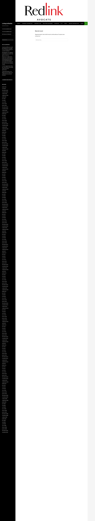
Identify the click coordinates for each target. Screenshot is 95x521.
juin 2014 (4, 309)
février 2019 (4, 221)
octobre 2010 (4, 380)
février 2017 (4, 261)
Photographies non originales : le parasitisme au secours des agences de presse (7, 54)
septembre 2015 (5, 289)
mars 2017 (4, 259)
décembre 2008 (5, 413)
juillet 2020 (4, 192)
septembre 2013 (5, 321)
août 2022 (4, 150)
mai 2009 (4, 405)
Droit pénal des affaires (48, 23)
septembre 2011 (5, 361)
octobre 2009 (4, 398)
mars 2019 (4, 219)
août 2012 (4, 343)
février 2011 (4, 373)
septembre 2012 (5, 341)
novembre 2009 (5, 397)
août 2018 (4, 231)
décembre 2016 (5, 264)
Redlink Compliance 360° (74, 23)
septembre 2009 (5, 400)
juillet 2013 (4, 324)
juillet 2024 (4, 113)
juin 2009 (4, 403)
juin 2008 (4, 420)
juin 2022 (4, 153)
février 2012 (4, 353)
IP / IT (62, 23)
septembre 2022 (5, 148)
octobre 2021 (4, 167)
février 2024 (4, 120)
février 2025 (4, 103)
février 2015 (4, 299)
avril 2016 (4, 278)
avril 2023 (4, 137)
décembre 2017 (5, 244)
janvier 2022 (4, 162)
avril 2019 (4, 217)
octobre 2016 (4, 267)
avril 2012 (4, 350)
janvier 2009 (4, 412)
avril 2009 (4, 407)
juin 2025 (4, 98)
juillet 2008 (4, 418)
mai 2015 (4, 294)
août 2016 (4, 271)
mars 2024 (4, 118)
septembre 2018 (5, 229)
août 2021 (4, 170)
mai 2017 (4, 256)
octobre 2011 (4, 360)
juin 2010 (4, 385)
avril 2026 (4, 88)
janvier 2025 (4, 105)
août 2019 (4, 210)
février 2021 (4, 180)
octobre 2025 (4, 93)
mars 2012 (4, 351)
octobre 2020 (4, 187)
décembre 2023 (5, 123)
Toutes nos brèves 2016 (6, 31)
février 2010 (4, 391)
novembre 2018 (5, 226)
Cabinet (18, 23)
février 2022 (4, 160)
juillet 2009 (4, 402)
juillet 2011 (4, 365)
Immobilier (56, 23)
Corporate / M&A (37, 23)
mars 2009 (4, 408)
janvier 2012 (4, 355)
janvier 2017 (4, 262)
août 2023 (4, 130)
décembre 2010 (5, 376)
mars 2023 (4, 138)
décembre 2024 (5, 107)
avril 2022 (4, 157)
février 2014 (4, 316)
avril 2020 (4, 197)
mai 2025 (4, 100)
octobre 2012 (4, 340)
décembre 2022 (5, 143)
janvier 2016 (4, 283)
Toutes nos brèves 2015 (6, 28)
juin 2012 (4, 346)
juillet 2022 (4, 152)
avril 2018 (4, 237)
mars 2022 (4, 159)
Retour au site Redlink (6, 34)
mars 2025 (4, 102)
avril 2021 (4, 177)
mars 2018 (4, 239)
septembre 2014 (5, 308)
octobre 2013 (4, 319)
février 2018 (4, 241)
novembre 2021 (5, 165)
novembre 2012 (5, 338)
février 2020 (4, 200)
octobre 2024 (4, 110)
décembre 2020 (5, 184)
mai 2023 (4, 135)
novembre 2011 (5, 358)
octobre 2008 (4, 417)
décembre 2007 (5, 430)
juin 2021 (4, 174)
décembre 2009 (5, 395)
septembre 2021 (5, 169)
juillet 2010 (4, 383)
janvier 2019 (4, 222)
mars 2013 (4, 331)
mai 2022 (4, 155)
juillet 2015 (4, 291)
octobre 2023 (4, 127)
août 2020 (4, 190)
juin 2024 (4, 115)
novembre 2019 (5, 205)
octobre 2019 (4, 207)
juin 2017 (4, 254)
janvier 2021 (4, 182)
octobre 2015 (4, 288)
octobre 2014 (4, 306)
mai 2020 (4, 195)
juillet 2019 (4, 212)
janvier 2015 (4, 301)
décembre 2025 (5, 90)
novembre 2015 (5, 286)
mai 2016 (4, 276)
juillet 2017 (4, 252)
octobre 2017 (4, 247)
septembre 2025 (5, 95)
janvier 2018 (4, 242)
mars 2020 (4, 199)
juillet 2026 (4, 86)
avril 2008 (4, 423)
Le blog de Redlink (7, 23)
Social (82, 23)
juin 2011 (4, 366)
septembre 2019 (5, 209)
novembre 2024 (5, 108)
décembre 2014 (5, 303)
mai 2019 (4, 216)
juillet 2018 (4, 232)
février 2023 (4, 140)
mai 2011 (4, 368)
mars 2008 (4, 425)
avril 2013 (4, 329)
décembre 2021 (5, 164)
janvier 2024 (4, 122)
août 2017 (4, 251)
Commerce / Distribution (27, 23)
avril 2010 (4, 388)
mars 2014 (4, 314)
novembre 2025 (5, 91)
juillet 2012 (4, 345)
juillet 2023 (4, 132)
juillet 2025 (4, 96)
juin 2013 (4, 326)
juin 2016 (4, 274)
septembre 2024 (5, 112)
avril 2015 (4, 296)
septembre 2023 (5, 128)
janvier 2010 (4, 393)
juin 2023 (4, 133)
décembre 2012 (5, 336)
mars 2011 (4, 371)
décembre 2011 (5, 356)
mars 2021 (4, 179)
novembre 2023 (5, 125)
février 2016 (4, 281)
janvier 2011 (4, 375)
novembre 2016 (5, 266)
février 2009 (4, 410)
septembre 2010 (5, 381)
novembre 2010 (5, 378)
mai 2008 (4, 422)
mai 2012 (4, 348)
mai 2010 (4, 386)
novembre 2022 (5, 145)
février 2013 (4, 333)
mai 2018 (4, 236)
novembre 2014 (5, 304)
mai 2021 (4, 175)
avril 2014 (4, 313)
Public (65, 23)
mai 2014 (4, 311)
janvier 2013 (4, 335)
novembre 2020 (5, 185)
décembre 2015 (5, 284)
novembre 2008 (5, 415)
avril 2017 (4, 257)
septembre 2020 (5, 189)
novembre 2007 (5, 432)
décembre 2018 (5, 224)
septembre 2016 (5, 269)
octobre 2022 (4, 147)
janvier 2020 (4, 202)
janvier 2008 (4, 428)
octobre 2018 (4, 227)
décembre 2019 (5, 204)
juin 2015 (4, 293)
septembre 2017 (5, 249)
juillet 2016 (4, 272)
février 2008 (4, 427)
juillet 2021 (4, 172)
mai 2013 (4, 328)
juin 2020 (4, 194)
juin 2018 (4, 234)
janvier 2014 (4, 318)
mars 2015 (4, 298)
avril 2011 (4, 370)
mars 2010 (4, 390)
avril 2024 (4, 117)
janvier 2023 (4, 142)
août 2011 (4, 363)
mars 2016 (4, 279)
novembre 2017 (5, 246)
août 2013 (4, 323)
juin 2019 (4, 214)
